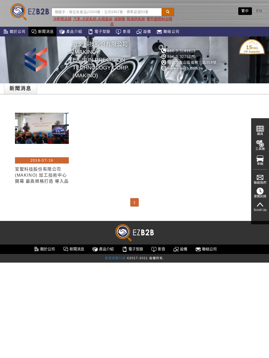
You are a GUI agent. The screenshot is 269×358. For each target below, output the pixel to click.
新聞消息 (45, 31)
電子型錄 (102, 31)
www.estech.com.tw (184, 68)
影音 (126, 31)
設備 (146, 31)
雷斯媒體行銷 (115, 258)
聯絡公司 (170, 31)
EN (259, 11)
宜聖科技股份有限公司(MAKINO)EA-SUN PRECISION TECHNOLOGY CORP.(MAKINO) (101, 59)
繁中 (245, 11)
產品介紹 (73, 31)
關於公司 (17, 31)
